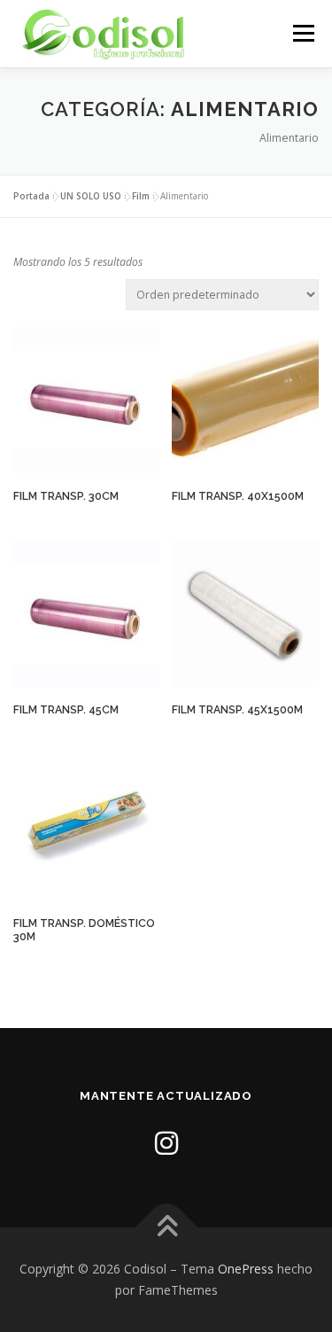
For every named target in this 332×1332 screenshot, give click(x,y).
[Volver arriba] (166, 1227)
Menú (302, 33)
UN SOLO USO (90, 196)
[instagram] (166, 1143)
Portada (31, 196)
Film (141, 196)
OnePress (246, 1268)
